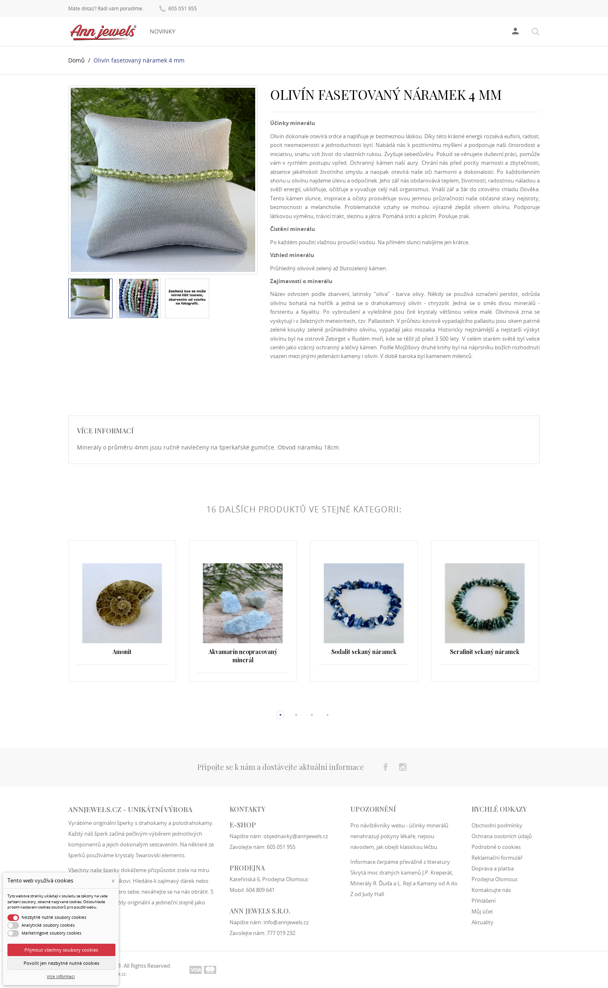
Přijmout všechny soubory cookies (61, 950)
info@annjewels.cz (286, 922)
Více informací (61, 976)
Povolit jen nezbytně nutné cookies (61, 963)
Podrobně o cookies (496, 847)
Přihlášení (483, 900)
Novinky (162, 31)
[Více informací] (122, 701)
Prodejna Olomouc (495, 879)
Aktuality (482, 922)
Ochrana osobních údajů (502, 836)
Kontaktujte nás (491, 890)
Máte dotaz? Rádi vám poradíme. (106, 8)
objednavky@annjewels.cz (295, 836)
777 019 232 (281, 933)
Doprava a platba (493, 868)
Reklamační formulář (497, 857)
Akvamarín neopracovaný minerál (243, 656)
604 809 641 (260, 890)
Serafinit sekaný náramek (484, 652)
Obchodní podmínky (497, 825)
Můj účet (482, 911)
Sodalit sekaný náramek (364, 652)
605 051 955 (182, 8)
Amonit (122, 652)
